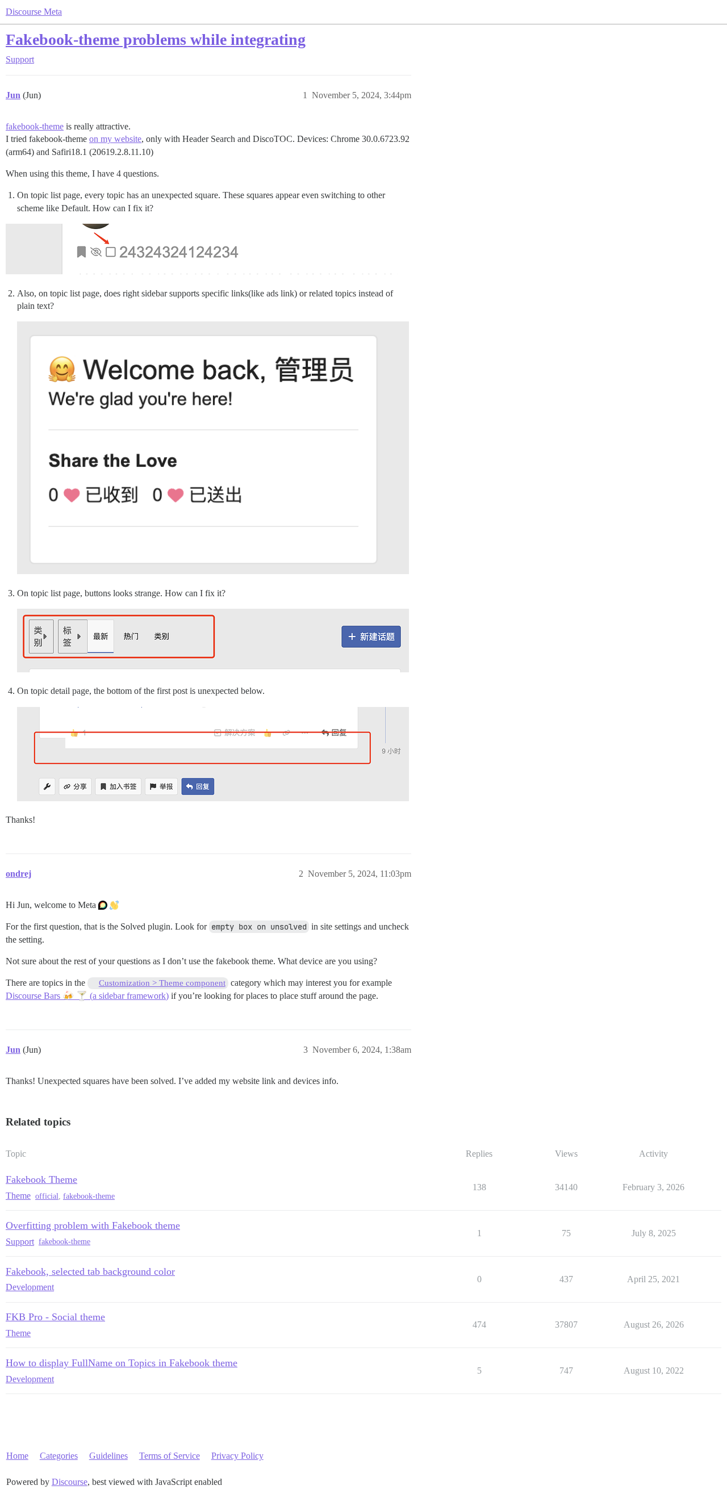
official (47, 1196)
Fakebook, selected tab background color (90, 1271)
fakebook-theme (35, 126)
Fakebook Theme (41, 1179)
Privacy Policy (237, 1456)
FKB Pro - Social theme (55, 1317)
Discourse (69, 1482)
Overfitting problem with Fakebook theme (93, 1225)
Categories (59, 1456)
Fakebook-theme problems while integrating (156, 39)
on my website (115, 139)
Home (17, 1456)
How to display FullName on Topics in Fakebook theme (121, 1363)
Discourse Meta (34, 11)
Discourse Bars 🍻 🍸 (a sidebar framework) (87, 996)
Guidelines (108, 1456)
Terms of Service (169, 1456)
